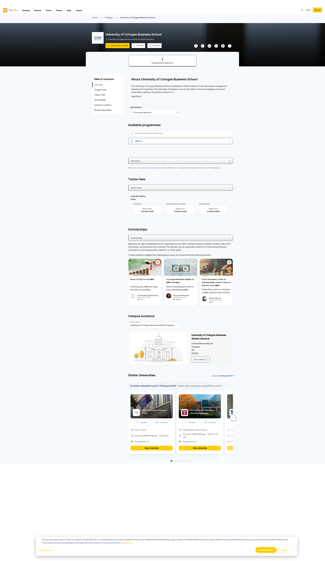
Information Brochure (143, 112)
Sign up (317, 10)
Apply (69, 10)
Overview (98, 84)
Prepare (59, 10)
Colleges (109, 17)
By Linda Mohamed (181, 295)
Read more (136, 96)
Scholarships (100, 100)
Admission (135, 161)
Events (48, 10)
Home (95, 17)
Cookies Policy (127, 543)
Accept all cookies (266, 550)
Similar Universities (102, 110)
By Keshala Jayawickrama (148, 295)
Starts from (147, 209)
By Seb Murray (215, 298)
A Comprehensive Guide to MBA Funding (180, 281)
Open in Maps (199, 359)
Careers (79, 10)
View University (152, 448)
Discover (37, 10)
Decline (284, 550)
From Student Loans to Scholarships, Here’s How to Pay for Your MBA (216, 282)
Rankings (26, 10)
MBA (138, 141)
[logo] (10, 10)
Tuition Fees (99, 95)
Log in (308, 10)
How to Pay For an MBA (142, 279)
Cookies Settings (46, 550)
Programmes (100, 90)
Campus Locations (102, 105)
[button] (233, 418)
